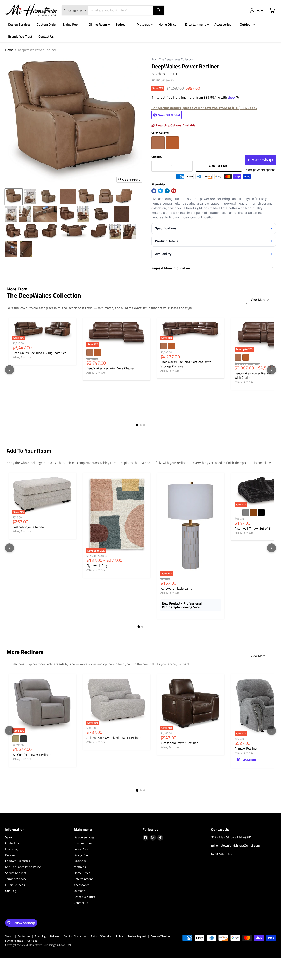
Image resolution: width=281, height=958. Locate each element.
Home (9, 50)
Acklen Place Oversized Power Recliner (113, 737)
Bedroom (122, 24)
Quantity (156, 156)
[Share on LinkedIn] (167, 190)
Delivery (10, 855)
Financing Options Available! (175, 125)
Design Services (19, 24)
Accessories (223, 24)
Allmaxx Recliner (246, 748)
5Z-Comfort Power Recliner (31, 754)
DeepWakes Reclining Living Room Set (39, 352)
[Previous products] (9, 369)
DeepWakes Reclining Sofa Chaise (110, 368)
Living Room (72, 24)
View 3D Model (168, 114)
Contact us (12, 843)
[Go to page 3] (144, 425)
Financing (11, 849)
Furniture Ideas (15, 884)
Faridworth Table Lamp (176, 588)
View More (258, 299)
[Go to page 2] (141, 425)
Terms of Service (16, 879)
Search (9, 837)
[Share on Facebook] (153, 190)
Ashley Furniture (167, 73)
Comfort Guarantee (17, 861)
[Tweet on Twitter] (160, 190)
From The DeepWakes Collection (172, 59)
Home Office (168, 24)
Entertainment (196, 24)
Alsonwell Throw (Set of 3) (253, 528)
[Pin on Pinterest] (173, 190)
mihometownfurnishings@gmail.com (235, 845)
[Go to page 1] (137, 425)
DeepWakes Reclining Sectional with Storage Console (185, 364)
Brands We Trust (20, 36)
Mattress (144, 24)
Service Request (15, 873)
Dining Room (98, 24)
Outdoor (246, 24)
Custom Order (47, 24)
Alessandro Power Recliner (179, 742)
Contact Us (46, 36)
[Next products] (271, 369)
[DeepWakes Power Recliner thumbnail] (13, 196)
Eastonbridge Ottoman (28, 526)
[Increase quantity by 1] (187, 166)
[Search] (158, 10)
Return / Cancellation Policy (23, 867)
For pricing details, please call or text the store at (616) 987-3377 (204, 108)
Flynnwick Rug (96, 565)
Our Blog (10, 890)
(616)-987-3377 (221, 853)
